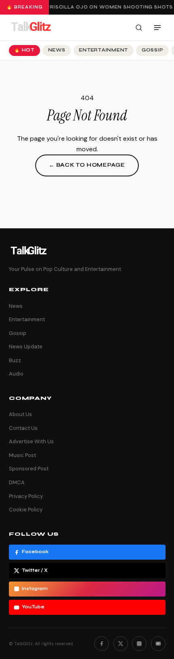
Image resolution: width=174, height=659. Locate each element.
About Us (20, 414)
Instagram (35, 588)
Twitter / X (35, 570)
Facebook (35, 551)
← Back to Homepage (87, 165)
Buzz (15, 360)
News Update (25, 346)
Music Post (22, 455)
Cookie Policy (25, 509)
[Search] (139, 27)
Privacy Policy (26, 496)
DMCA (17, 482)
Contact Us (23, 428)
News (57, 50)
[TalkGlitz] (31, 27)
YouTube (33, 607)
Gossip (152, 50)
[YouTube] (158, 643)
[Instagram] (139, 643)
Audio (16, 373)
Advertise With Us (31, 441)
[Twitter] (120, 643)
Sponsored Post (29, 468)
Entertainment (103, 50)
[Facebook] (101, 643)
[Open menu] (157, 27)
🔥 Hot (24, 50)
